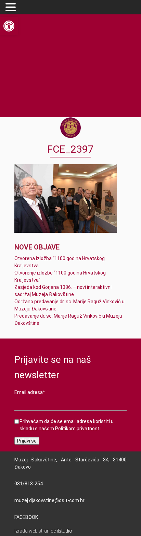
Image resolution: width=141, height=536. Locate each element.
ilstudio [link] (64, 531)
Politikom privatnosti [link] (78, 428)
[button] (11, 7)
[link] (9, 26)
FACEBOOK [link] (26, 517)
